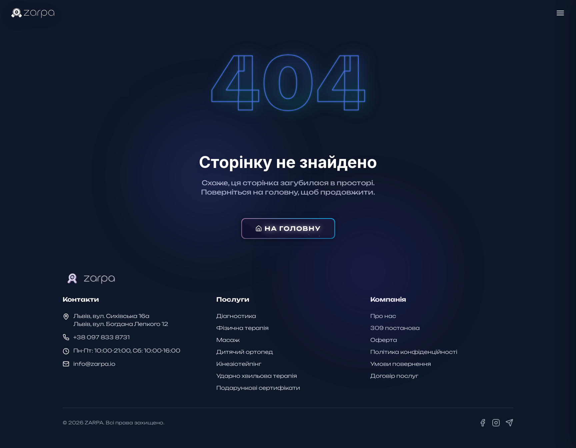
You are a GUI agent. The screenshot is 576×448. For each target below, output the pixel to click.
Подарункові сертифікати (258, 387)
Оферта (383, 340)
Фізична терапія (242, 328)
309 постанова (395, 328)
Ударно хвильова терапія (256, 376)
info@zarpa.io (94, 364)
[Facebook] (483, 423)
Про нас (383, 316)
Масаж (228, 340)
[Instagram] (496, 423)
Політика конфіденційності (413, 352)
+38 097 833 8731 (101, 337)
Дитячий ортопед (244, 352)
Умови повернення (400, 364)
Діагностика (236, 316)
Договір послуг (394, 376)
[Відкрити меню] (560, 13)
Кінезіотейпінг (238, 364)
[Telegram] (509, 423)
